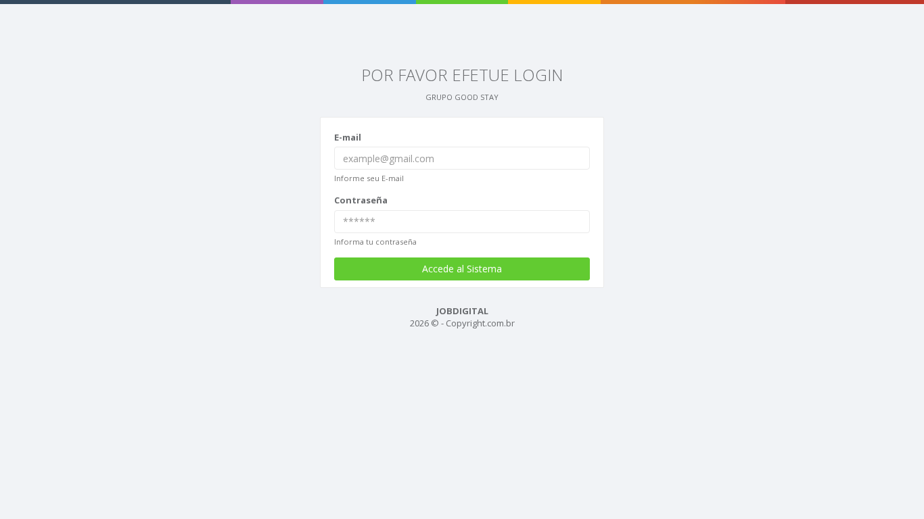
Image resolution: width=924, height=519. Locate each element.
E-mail (347, 137)
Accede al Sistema (462, 268)
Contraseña (361, 200)
